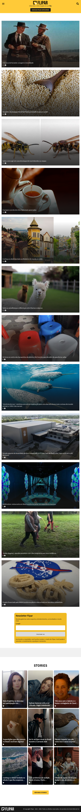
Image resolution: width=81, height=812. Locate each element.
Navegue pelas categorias (40, 10)
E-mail (18, 624)
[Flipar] (8, 808)
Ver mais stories (40, 792)
